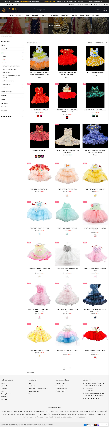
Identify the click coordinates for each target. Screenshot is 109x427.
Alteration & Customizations (38, 388)
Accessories (6, 84)
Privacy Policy (60, 391)
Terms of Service (61, 388)
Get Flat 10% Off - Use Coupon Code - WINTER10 (55, 1)
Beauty (45, 15)
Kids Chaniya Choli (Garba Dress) (11, 77)
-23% (57, 242)
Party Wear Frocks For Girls (67, 189)
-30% (29, 163)
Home (2, 36)
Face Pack (49, 417)
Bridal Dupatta (18, 411)
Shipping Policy (60, 383)
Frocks (5, 63)
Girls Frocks (54, 411)
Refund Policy (60, 386)
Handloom (54, 15)
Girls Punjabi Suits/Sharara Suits (63, 417)
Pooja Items (84, 15)
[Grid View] (89, 42)
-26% (29, 283)
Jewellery (36, 15)
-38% (57, 163)
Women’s (19, 15)
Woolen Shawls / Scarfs (59, 414)
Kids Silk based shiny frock (39, 110)
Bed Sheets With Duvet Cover (97, 414)
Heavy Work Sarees (79, 417)
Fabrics (74, 15)
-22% (57, 124)
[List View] (91, 42)
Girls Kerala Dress (8, 81)
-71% (85, 83)
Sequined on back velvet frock (95, 110)
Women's (4, 49)
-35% (85, 242)
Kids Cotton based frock (95, 73)
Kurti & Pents (20, 414)
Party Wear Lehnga (100, 411)
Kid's (27, 15)
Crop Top (25, 417)
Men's (11, 15)
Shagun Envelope (31, 414)
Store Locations (34, 391)
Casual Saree (28, 411)
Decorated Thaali (39, 411)
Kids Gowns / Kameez (10, 69)
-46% (85, 324)
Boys (4, 56)
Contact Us (32, 386)
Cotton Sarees (64, 411)
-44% (57, 83)
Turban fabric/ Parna (9, 414)
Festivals (95, 15)
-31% (57, 202)
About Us (31, 383)
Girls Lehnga (6, 72)
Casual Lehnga (82, 414)
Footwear (65, 15)
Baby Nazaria (72, 414)
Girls (4, 59)
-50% (29, 83)
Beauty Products (6, 91)
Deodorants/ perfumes (37, 417)
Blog (30, 394)
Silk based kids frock (39, 150)
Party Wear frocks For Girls (39, 189)
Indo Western (74, 411)
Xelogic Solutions (47, 425)
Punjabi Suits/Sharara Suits (11, 66)
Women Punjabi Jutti (44, 414)
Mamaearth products (86, 411)
